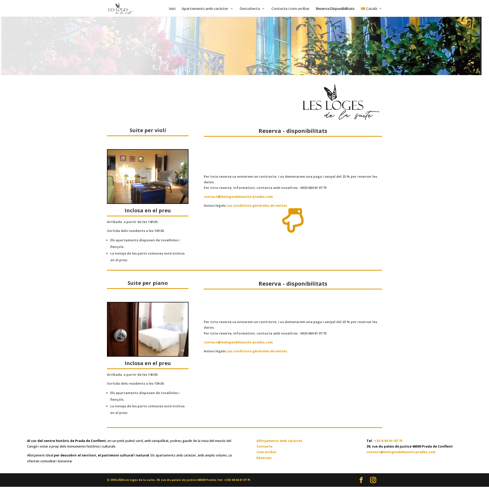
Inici (172, 9)
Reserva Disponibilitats (335, 9)
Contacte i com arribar (290, 9)
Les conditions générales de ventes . (257, 205)
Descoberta (250, 9)
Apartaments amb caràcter (205, 9)
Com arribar (266, 452)
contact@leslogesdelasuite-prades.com (238, 196)
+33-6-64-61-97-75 (388, 440)
